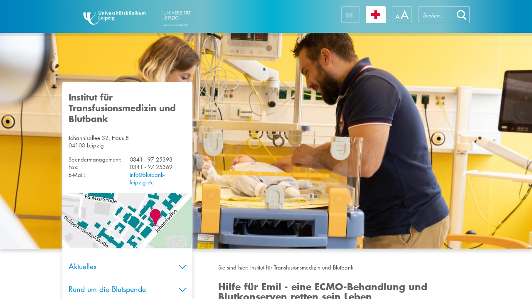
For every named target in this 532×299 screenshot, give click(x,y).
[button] (462, 14)
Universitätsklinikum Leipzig (161, 16)
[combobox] (436, 14)
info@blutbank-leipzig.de (147, 178)
